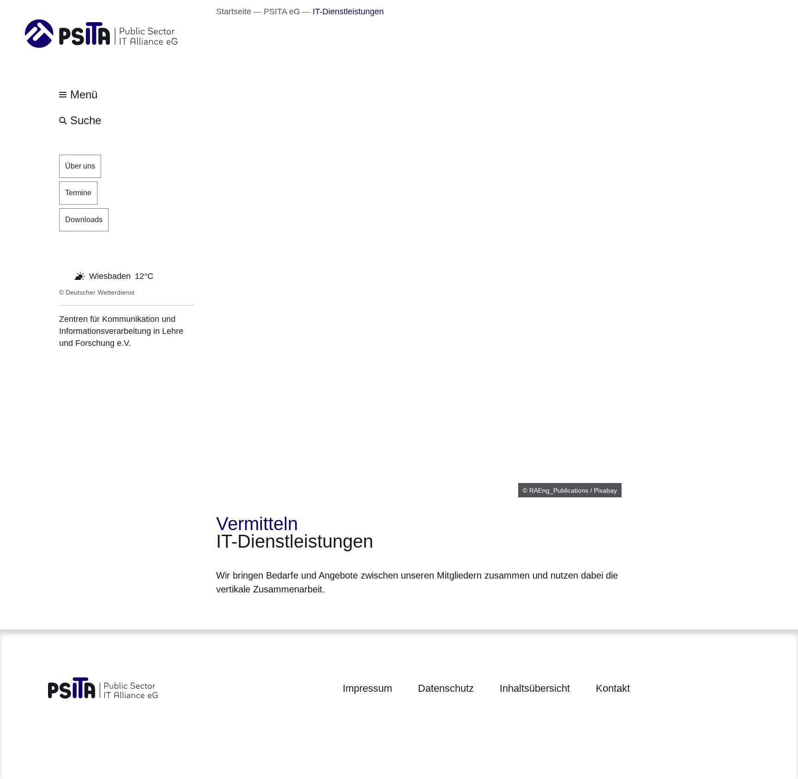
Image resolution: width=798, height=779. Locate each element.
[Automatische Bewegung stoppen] (64, 275)
